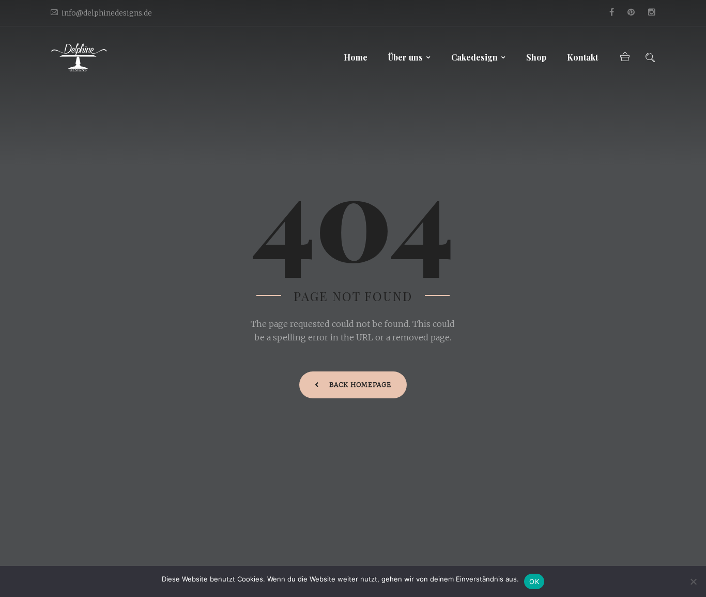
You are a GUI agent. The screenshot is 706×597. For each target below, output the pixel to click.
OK (534, 581)
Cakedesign (474, 57)
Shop (536, 57)
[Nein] (693, 581)
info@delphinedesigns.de (107, 13)
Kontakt (582, 57)
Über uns (405, 57)
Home (355, 57)
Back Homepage (360, 385)
